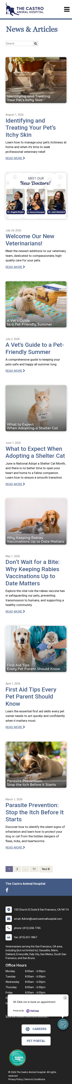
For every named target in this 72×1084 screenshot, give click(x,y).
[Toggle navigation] (67, 9)
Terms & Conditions (34, 1079)
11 (34, 869)
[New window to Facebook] (8, 891)
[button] (62, 1024)
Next (45, 869)
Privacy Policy (15, 1079)
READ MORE (14, 158)
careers (39, 1029)
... (25, 869)
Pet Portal (36, 1041)
